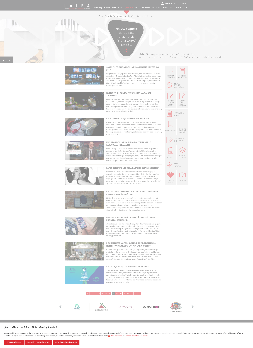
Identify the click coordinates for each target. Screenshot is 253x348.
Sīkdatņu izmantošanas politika (136, 336)
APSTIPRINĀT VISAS (14, 342)
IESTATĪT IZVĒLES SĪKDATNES (66, 342)
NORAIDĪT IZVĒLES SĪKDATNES (38, 342)
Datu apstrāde (116, 336)
